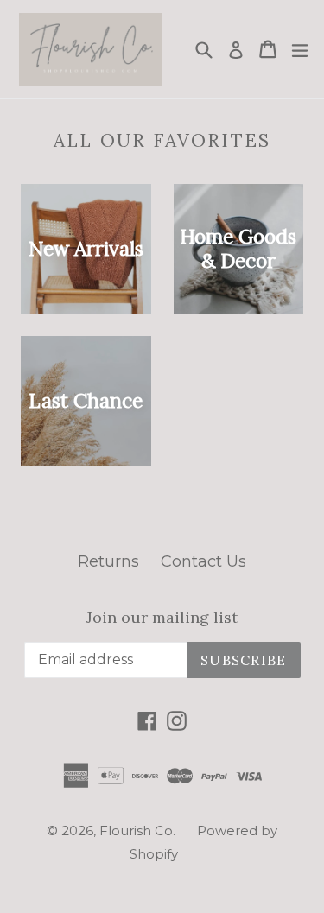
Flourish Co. (137, 830)
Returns (108, 561)
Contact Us (203, 561)
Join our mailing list (162, 617)
